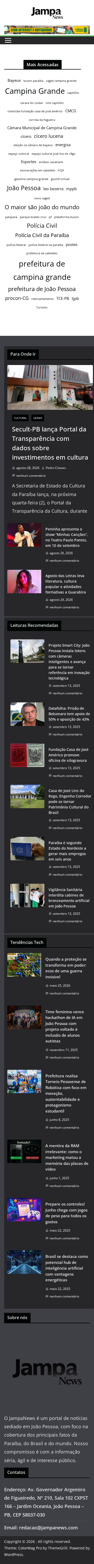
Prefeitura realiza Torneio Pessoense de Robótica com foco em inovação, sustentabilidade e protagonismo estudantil (65, 1093)
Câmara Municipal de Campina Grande (42, 127)
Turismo (42, 307)
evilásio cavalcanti (51, 162)
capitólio (73, 93)
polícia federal (16, 245)
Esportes (28, 161)
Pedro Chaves (56, 468)
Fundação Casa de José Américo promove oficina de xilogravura (69, 755)
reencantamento (42, 299)
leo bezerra (53, 188)
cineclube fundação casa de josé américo (35, 111)
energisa (62, 144)
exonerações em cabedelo (37, 170)
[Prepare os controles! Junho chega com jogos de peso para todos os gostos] (24, 1222)
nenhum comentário (31, 475)
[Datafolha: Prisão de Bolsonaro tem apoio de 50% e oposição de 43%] (27, 721)
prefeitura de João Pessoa (42, 289)
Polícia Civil (42, 225)
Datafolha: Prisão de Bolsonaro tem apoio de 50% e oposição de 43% (69, 714)
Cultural (20, 418)
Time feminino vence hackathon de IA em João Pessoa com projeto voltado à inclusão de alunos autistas (64, 1026)
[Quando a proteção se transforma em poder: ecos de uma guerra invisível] (24, 977)
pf (50, 217)
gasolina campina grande (31, 179)
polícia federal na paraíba (45, 245)
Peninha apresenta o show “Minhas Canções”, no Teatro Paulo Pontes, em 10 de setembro (66, 537)
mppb (71, 188)
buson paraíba (33, 81)
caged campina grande (61, 81)
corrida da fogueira (42, 120)
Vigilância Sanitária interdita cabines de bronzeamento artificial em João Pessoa (69, 897)
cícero (26, 136)
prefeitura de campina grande (42, 270)
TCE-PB (62, 298)
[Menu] (8, 40)
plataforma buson (66, 217)
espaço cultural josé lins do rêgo (53, 154)
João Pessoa (24, 188)
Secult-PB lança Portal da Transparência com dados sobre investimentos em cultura (50, 443)
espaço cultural (18, 154)
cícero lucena (48, 136)
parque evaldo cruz (33, 217)
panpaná (11, 217)
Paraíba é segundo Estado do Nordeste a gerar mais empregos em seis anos (67, 851)
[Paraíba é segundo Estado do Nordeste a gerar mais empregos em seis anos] (27, 858)
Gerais (37, 418)
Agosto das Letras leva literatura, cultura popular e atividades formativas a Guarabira (65, 584)
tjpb (75, 298)
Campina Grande (35, 91)
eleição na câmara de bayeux (33, 145)
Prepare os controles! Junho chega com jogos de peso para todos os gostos (66, 1212)
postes (72, 244)
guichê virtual (60, 179)
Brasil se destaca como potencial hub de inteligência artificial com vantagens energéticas (66, 1268)
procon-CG (17, 298)
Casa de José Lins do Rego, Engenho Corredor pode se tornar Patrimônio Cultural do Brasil (70, 801)
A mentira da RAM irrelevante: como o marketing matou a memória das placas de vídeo (67, 1157)
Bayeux (14, 80)
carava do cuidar (31, 103)
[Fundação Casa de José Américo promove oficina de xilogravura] (27, 763)
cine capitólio (55, 103)
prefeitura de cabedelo (41, 253)
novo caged (42, 198)
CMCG (70, 110)
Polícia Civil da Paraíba (42, 235)
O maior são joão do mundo (42, 207)
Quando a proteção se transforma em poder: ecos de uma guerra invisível (66, 967)
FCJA (61, 170)
